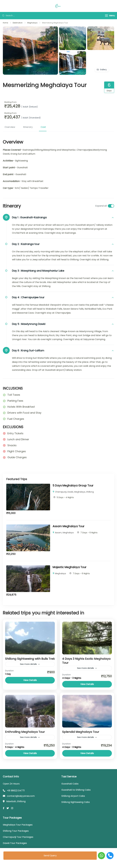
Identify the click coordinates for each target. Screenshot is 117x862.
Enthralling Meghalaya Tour (25, 732)
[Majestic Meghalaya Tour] (28, 567)
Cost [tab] (43, 127)
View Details (30, 680)
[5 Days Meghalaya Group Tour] (28, 485)
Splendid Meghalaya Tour (80, 732)
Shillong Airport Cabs (73, 796)
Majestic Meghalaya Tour (69, 567)
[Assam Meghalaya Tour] (28, 526)
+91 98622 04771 (16, 790)
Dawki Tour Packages (15, 843)
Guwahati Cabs (69, 783)
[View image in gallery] (72, 28)
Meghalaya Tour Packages (18, 824)
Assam (58, 532)
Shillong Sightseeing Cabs (75, 802)
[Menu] (106, 16)
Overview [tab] (10, 127)
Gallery (103, 69)
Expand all (101, 205)
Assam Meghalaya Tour (68, 526)
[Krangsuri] (72, 53)
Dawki (70, 491)
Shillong (90, 491)
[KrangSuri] (30, 28)
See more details (28, 664)
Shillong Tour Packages (16, 831)
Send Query (50, 855)
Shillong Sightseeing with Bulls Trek (30, 659)
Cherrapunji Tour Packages (18, 837)
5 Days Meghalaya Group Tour (73, 485)
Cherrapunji (60, 491)
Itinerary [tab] (28, 127)
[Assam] (100, 28)
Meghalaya (79, 491)
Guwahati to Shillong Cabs (76, 789)
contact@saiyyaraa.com (21, 796)
